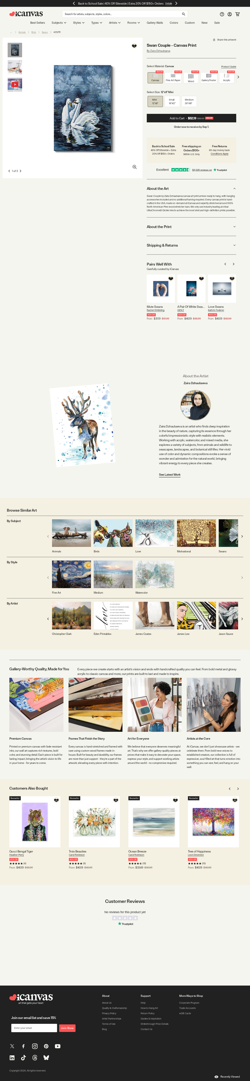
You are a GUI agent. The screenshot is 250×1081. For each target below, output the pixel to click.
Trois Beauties (77, 851)
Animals (22, 32)
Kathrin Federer (216, 310)
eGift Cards (185, 1013)
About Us (107, 1002)
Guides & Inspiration (151, 1018)
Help (143, 1002)
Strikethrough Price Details (155, 1024)
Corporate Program (189, 1002)
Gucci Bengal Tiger (21, 851)
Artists (113, 22)
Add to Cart (191, 118)
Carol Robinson (77, 854)
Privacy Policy (109, 1013)
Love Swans (216, 306)
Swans (45, 32)
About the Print (159, 226)
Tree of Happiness (199, 851)
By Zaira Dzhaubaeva (158, 50)
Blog (104, 1029)
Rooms (131, 22)
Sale (217, 22)
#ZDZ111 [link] (57, 32)
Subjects (57, 22)
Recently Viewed (230, 1076)
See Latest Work (170, 474)
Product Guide (228, 66)
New (204, 22)
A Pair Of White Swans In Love (191, 306)
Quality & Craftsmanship (114, 1008)
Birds (33, 32)
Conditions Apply (219, 153)
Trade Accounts (187, 1008)
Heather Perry (16, 854)
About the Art (158, 188)
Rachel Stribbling (155, 310)
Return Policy (147, 1013)
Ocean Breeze (137, 851)
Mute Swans (155, 306)
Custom (190, 22)
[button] (155, 77)
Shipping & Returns (162, 245)
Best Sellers (37, 22)
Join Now (67, 1028)
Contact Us (146, 1029)
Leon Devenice (196, 854)
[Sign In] (230, 14)
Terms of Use (108, 1024)
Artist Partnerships (111, 1018)
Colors (174, 22)
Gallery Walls (155, 22)
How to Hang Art (149, 1008)
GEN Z (180, 310)
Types (95, 22)
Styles (77, 22)
